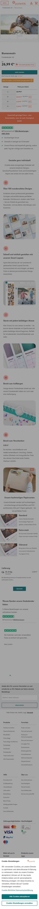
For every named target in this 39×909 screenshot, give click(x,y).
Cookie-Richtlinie (8, 890)
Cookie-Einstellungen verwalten (19, 903)
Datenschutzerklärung (24, 890)
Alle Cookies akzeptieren (19, 896)
